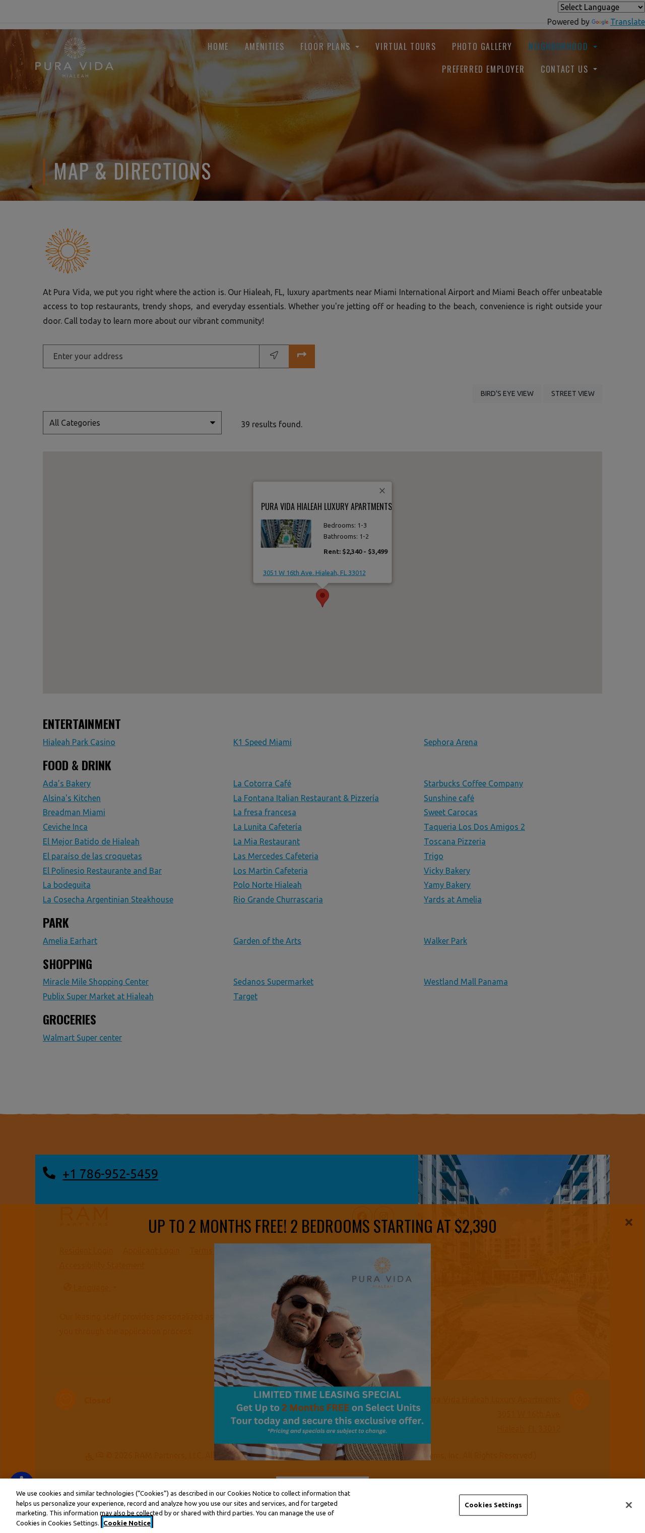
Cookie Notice (127, 1522)
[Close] (629, 1505)
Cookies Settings (493, 1504)
